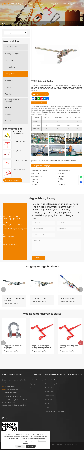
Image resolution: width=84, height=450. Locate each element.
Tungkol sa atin (19, 3)
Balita (36, 3)
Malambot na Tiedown (13, 47)
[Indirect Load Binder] (7, 170)
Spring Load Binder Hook (20, 151)
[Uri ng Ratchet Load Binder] (7, 141)
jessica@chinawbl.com (9, 244)
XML (76, 444)
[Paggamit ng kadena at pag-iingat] (14, 330)
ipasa (38, 258)
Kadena (8, 107)
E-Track (8, 114)
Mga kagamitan (35, 384)
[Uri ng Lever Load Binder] (7, 160)
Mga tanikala (10, 67)
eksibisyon (33, 388)
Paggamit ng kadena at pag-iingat (12, 347)
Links (64, 444)
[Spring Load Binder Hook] (7, 151)
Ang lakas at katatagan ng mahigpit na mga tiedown (41, 347)
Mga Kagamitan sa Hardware (12, 101)
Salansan (8, 87)
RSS (73, 444)
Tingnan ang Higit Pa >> (11, 304)
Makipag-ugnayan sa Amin (69, 3)
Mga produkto (28, 3)
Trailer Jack (9, 121)
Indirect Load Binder (19, 169)
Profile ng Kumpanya (36, 380)
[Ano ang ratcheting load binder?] (70, 330)
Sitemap (69, 444)
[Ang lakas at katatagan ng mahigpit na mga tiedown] (42, 330)
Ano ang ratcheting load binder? (69, 347)
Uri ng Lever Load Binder (20, 160)
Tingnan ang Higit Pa (12, 180)
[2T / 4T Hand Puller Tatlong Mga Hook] (14, 283)
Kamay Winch (25, 23)
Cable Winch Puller (67, 298)
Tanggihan (20, 446)
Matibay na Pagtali (12, 54)
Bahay (12, 3)
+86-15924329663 (8, 236)
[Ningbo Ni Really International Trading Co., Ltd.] (6, 4)
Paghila (8, 94)
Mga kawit (9, 60)
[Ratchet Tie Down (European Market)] (7, 132)
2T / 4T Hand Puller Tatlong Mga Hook (14, 299)
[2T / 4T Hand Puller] (42, 283)
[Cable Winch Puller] (70, 283)
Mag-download (44, 3)
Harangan (9, 80)
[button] (3, 289)
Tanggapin (31, 446)
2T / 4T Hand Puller (39, 298)
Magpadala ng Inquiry (55, 3)
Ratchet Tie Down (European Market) (18, 132)
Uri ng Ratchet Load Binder (19, 142)
